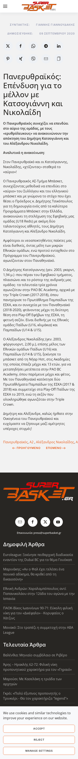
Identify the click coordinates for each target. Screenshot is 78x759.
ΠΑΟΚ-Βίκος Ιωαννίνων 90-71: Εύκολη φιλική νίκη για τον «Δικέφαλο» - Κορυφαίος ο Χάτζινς (38, 613)
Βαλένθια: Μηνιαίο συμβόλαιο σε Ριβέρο (35, 655)
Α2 (32, 442)
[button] (5, 6)
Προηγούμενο (29, 448)
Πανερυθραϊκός (15, 442)
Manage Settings (39, 750)
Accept (39, 728)
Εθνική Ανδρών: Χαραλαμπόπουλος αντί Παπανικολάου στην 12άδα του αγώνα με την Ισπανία (39, 593)
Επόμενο (54, 448)
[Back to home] (39, 6)
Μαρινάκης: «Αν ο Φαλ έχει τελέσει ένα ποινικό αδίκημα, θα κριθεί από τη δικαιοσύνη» (33, 574)
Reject (39, 739)
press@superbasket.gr (47, 533)
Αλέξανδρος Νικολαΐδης (55, 442)
